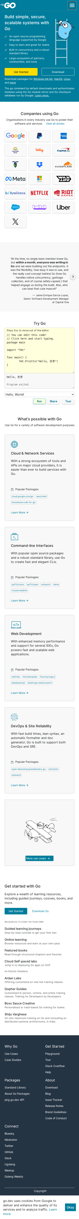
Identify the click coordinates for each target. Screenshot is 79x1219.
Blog (48, 1093)
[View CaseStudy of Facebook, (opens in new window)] (15, 179)
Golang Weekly (14, 1176)
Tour (68, 401)
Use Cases (11, 1053)
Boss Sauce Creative (20, 1003)
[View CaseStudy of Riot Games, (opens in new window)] (63, 193)
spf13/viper (32, 584)
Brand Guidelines (55, 1112)
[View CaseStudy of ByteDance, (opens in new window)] (15, 193)
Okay (70, 1207)
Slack (8, 1158)
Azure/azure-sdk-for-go (23, 502)
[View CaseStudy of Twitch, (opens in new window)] (39, 207)
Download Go (40, 911)
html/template (30, 676)
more (13, 82)
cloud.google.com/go (22, 496)
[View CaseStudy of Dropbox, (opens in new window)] (39, 164)
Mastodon (11, 1139)
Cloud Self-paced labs (21, 961)
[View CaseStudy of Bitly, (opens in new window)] (39, 150)
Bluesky (9, 1133)
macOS (58, 78)
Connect (12, 1126)
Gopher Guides (16, 989)
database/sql (18, 682)
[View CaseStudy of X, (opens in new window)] (15, 222)
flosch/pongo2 (47, 676)
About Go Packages (17, 1093)
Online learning (16, 939)
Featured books (16, 950)
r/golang (10, 1164)
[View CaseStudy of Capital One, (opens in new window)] (63, 150)
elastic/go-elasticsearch (40, 682)
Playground (52, 1053)
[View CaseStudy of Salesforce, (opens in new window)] (15, 207)
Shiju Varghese (15, 1014)
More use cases (38, 858)
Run (39, 401)
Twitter (9, 1145)
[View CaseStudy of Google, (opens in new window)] (15, 136)
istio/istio (53, 769)
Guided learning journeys (23, 929)
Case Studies (13, 1059)
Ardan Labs (13, 978)
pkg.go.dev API (14, 1099)
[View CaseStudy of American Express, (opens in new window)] (63, 136)
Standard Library (15, 1087)
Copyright (40, 1191)
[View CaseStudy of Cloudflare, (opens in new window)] (63, 164)
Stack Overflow (55, 1066)
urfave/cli (45, 584)
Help (48, 1072)
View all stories (55, 123)
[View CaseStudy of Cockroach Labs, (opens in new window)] (15, 164)
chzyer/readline (19, 590)
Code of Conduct (56, 1118)
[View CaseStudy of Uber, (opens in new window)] (63, 207)
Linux (67, 78)
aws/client (41, 496)
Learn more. (42, 95)
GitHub (9, 1152)
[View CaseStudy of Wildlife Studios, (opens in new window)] (63, 179)
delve (56, 584)
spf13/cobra (18, 584)
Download (51, 1087)
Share (53, 401)
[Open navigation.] (72, 5)
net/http (16, 676)
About (50, 1080)
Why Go (11, 1046)
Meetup (9, 1170)
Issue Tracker (53, 1099)
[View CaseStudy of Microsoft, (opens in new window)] (39, 179)
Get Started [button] (21, 72)
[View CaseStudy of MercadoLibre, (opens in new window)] (15, 150)
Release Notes (54, 1105)
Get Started (16, 911)
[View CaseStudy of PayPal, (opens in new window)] (39, 136)
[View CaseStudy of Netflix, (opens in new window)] (39, 193)
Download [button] (58, 72)
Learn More (20, 512)
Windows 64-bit (43, 78)
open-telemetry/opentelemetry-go (29, 769)
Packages (12, 1080)
